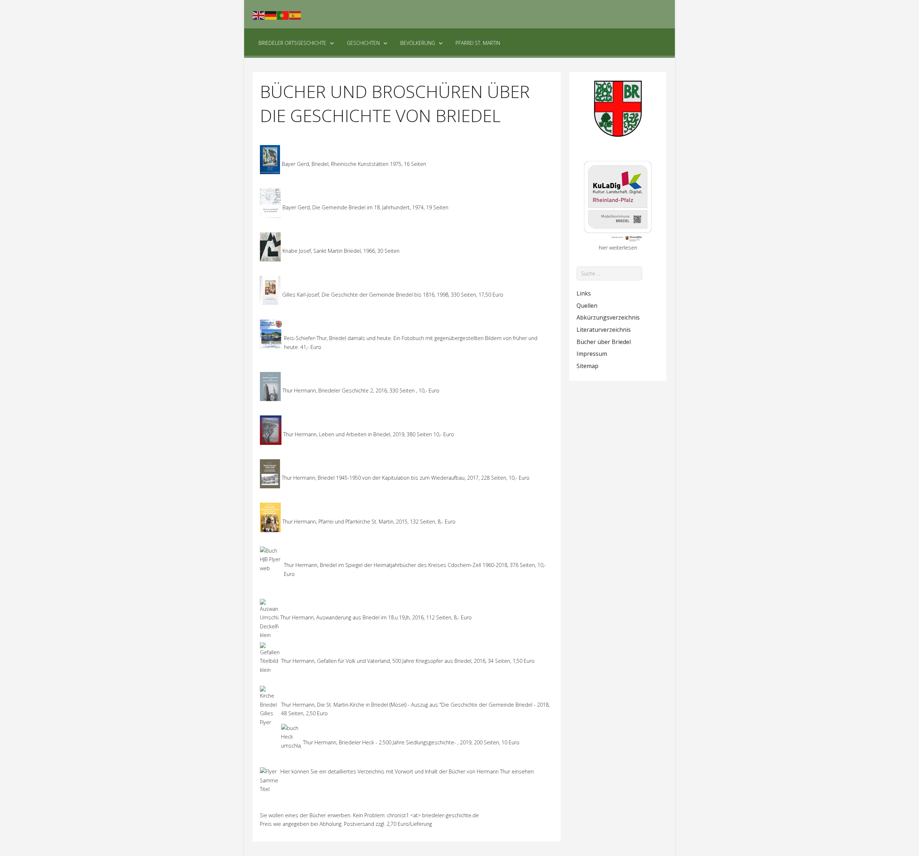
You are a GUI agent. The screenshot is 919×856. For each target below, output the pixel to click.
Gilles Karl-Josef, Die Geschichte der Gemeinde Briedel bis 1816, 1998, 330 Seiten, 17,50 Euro (392, 294)
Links (584, 293)
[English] (259, 14)
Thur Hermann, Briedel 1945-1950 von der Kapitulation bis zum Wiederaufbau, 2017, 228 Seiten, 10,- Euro (406, 477)
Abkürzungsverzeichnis (608, 317)
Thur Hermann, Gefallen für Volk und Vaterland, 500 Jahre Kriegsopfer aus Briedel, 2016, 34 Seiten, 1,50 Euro (408, 660)
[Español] (295, 14)
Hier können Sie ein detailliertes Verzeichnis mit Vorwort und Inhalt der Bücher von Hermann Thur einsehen (407, 771)
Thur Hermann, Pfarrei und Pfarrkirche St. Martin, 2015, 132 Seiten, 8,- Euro (369, 521)
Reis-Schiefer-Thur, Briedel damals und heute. (338, 338)
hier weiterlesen (618, 247)
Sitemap (587, 366)
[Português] (283, 14)
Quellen (587, 306)
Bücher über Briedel (604, 342)
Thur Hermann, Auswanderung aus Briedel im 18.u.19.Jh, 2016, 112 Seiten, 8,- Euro (376, 617)
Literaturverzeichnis (604, 330)
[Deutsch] (271, 14)
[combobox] (609, 273)
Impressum (592, 354)
